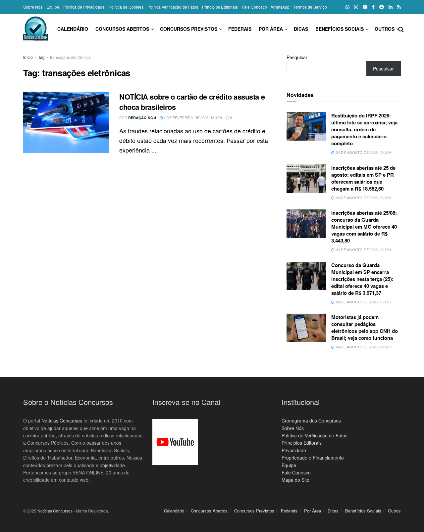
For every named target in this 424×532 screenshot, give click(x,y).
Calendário (72, 28)
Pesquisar (297, 57)
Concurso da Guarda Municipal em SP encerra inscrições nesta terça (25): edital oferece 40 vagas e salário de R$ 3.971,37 (362, 278)
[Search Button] (401, 29)
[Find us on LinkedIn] (391, 7)
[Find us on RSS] (399, 7)
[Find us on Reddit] (381, 7)
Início (28, 57)
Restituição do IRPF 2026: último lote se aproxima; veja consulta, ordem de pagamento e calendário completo (364, 129)
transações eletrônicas (70, 57)
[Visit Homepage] (35, 29)
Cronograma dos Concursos (311, 420)
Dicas (301, 28)
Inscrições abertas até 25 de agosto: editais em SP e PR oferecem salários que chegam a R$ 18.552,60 (363, 178)
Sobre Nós (32, 7)
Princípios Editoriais (220, 7)
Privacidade (294, 450)
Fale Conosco (254, 7)
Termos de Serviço (310, 7)
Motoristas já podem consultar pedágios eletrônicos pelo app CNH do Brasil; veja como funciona (364, 327)
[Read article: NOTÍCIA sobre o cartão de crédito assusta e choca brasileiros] (66, 122)
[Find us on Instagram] (356, 7)
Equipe (52, 7)
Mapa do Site (295, 479)
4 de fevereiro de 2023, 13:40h (192, 117)
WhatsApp (280, 7)
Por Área (271, 28)
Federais (239, 28)
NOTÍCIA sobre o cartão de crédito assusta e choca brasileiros (192, 101)
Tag (41, 57)
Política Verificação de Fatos (172, 7)
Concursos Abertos (122, 28)
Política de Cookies (126, 7)
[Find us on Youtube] (365, 7)
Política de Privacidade (84, 7)
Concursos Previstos (188, 28)
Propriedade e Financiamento (313, 457)
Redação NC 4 (142, 117)
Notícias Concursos (61, 420)
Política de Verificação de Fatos (314, 435)
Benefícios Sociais (339, 28)
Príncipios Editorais (302, 442)
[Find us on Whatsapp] (347, 7)
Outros (385, 28)
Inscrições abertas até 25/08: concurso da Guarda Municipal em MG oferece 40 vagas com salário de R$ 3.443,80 (364, 226)
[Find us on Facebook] (373, 7)
